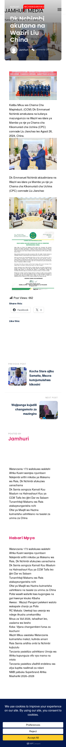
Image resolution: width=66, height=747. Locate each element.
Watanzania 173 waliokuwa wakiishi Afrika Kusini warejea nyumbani (29, 551)
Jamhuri (23, 49)
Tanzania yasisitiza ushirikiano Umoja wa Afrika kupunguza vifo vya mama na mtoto (32, 655)
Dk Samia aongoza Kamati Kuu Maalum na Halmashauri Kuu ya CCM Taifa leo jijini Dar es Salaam (29, 493)
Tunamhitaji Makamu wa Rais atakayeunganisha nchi (26, 503)
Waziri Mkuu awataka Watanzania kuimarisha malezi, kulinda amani (28, 637)
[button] (59, 8)
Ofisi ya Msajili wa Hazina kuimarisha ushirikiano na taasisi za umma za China (29, 514)
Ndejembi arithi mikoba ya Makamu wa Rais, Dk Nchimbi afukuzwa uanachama (29, 481)
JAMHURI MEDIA (24, 10)
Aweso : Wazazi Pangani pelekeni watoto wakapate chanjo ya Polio (32, 604)
